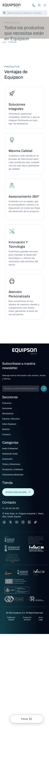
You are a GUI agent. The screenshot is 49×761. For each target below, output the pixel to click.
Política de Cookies (11, 618)
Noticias (6, 429)
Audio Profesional (10, 448)
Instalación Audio (10, 453)
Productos (6, 403)
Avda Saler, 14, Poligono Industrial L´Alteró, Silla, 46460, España (23, 515)
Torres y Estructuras (11, 464)
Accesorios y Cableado (12, 469)
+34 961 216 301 (11, 508)
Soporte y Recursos (11, 419)
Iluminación (7, 459)
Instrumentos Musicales (12, 474)
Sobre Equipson (9, 424)
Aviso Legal (41, 618)
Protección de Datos (27, 618)
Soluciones (7, 408)
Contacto (6, 434)
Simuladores (7, 413)
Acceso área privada (16, 492)
